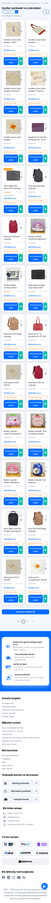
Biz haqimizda (8, 703)
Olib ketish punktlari (21, 791)
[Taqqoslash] (21, 30)
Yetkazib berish (21, 799)
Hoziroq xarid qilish (11, 61)
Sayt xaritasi (7, 768)
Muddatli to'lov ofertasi (12, 741)
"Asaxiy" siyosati (8, 713)
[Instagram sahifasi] (13, 877)
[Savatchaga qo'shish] (21, 61)
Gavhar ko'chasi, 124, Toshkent (20, 824)
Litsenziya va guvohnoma (13, 710)
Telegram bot (13, 821)
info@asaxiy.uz (13, 817)
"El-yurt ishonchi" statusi (12, 731)
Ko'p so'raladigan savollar (12, 728)
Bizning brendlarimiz (10, 755)
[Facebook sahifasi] (3, 877)
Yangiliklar (6, 759)
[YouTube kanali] (19, 877)
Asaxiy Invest (7, 765)
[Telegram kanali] (8, 877)
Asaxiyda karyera (9, 706)
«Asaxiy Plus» (7, 734)
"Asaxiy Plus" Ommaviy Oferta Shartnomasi (20, 737)
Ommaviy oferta (9, 744)
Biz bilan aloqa (8, 716)
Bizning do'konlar (20, 783)
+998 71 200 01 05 (14, 813)
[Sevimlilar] (21, 27)
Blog (3, 762)
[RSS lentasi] (24, 877)
